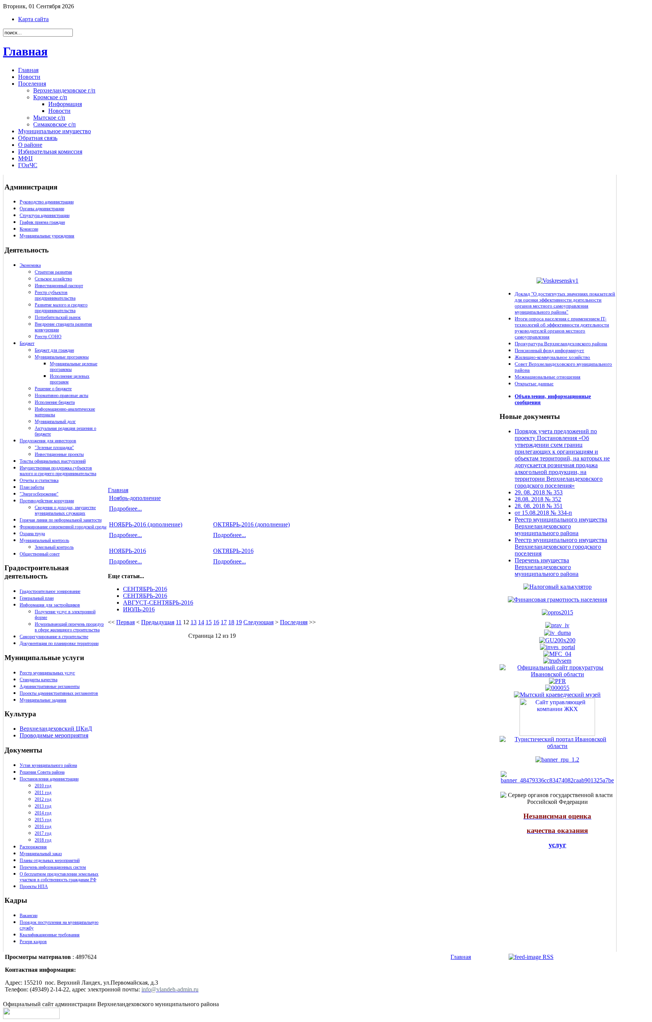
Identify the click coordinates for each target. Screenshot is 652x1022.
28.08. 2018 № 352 (538, 499)
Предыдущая (157, 622)
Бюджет (27, 343)
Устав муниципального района (48, 765)
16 (216, 622)
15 (209, 622)
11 (178, 622)
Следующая (258, 622)
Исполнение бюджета (55, 402)
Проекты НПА (34, 886)
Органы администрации (42, 208)
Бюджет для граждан (54, 350)
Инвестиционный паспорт (59, 285)
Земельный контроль (54, 547)
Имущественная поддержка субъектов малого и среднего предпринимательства (58, 470)
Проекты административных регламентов (59, 693)
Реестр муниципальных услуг (47, 673)
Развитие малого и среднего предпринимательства (61, 307)
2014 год (43, 813)
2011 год (43, 792)
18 (231, 622)
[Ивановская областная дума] (557, 633)
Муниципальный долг (55, 421)
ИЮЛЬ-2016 (139, 609)
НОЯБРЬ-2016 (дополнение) (145, 524)
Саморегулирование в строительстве (54, 636)
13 (194, 622)
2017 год (43, 833)
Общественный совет (40, 554)
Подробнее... (125, 508)
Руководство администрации (47, 202)
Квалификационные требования (50, 934)
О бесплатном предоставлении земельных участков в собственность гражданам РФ (59, 876)
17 (224, 622)
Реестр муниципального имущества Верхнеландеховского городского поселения (561, 547)
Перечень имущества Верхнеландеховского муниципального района (546, 567)
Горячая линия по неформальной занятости (60, 520)
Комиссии (29, 229)
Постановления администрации (49, 779)
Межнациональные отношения (547, 377)
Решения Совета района (42, 772)
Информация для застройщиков (50, 605)
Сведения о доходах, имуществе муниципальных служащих (65, 510)
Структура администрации (44, 215)
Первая (125, 622)
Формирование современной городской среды (63, 526)
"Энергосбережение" (39, 494)
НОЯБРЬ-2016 (127, 551)
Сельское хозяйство (53, 279)
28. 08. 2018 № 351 (539, 506)
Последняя (294, 622)
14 (201, 622)
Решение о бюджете (53, 388)
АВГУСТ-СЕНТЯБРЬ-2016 (158, 602)
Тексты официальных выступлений (53, 461)
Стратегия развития (53, 272)
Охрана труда (32, 533)
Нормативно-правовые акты (61, 395)
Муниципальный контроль (44, 540)
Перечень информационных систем (53, 867)
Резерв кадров (33, 941)
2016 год (43, 826)
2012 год (43, 799)
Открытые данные (534, 383)
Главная (25, 51)
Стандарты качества (38, 679)
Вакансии (28, 915)
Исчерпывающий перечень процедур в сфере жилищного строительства (69, 627)
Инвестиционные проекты (59, 454)
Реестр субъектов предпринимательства (55, 295)
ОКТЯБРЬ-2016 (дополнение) (251, 524)
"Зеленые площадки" (54, 447)
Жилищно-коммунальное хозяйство (552, 357)
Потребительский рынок (58, 317)
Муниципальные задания (43, 700)
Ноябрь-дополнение (135, 498)
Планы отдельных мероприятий (50, 860)
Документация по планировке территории (59, 643)
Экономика (30, 265)
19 (239, 622)
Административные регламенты (50, 686)
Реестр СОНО (48, 336)
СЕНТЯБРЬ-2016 (145, 589)
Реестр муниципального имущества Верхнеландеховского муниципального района (561, 526)
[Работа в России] (557, 660)
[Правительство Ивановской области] (557, 625)
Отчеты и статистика (39, 480)
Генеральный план (37, 598)
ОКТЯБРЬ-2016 (233, 551)
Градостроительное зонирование (50, 591)
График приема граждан (42, 222)
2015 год (43, 819)
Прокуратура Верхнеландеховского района (561, 343)
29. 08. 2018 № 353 (539, 492)
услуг (557, 845)
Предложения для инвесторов (48, 440)
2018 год (43, 840)
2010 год (43, 785)
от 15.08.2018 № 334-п (543, 512)
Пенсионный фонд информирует (549, 350)
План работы (32, 487)
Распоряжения (33, 847)
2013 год (43, 806)
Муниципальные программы (62, 357)
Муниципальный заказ (41, 853)
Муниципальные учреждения (47, 236)
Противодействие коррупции (47, 500)
